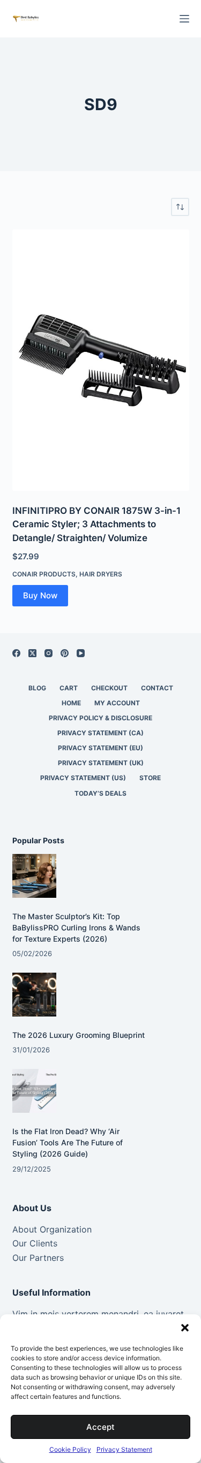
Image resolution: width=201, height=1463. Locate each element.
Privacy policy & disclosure (100, 718)
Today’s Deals (100, 793)
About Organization (52, 1229)
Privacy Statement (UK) (101, 763)
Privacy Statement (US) (83, 778)
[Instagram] (48, 653)
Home (71, 703)
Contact (157, 688)
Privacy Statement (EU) (100, 748)
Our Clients (34, 1243)
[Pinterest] (65, 653)
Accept (100, 1427)
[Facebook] (16, 653)
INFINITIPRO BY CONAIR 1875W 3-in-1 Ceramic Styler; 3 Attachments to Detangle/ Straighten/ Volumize (96, 524)
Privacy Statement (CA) (100, 733)
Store (150, 778)
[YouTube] (81, 653)
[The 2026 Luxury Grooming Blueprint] (34, 995)
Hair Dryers (100, 574)
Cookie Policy (70, 1449)
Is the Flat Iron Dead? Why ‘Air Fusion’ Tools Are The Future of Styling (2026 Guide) (67, 1142)
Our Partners (38, 1257)
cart (68, 688)
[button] (185, 1327)
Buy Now (40, 595)
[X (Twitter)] (32, 653)
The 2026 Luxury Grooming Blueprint (78, 1035)
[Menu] (184, 19)
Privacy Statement (124, 1449)
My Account (117, 703)
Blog (37, 688)
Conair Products (44, 574)
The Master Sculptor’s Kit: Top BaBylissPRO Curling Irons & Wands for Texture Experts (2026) (76, 927)
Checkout (109, 688)
